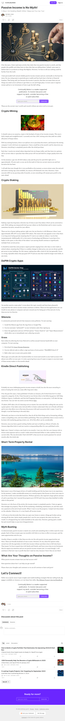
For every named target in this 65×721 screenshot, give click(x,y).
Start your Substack (28, 713)
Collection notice (44, 709)
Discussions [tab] (14, 643)
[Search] (62, 643)
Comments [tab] (5, 622)
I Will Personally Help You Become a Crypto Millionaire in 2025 (23, 660)
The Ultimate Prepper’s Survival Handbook (49, 580)
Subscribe (53, 2)
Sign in (60, 3)
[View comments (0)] (9, 20)
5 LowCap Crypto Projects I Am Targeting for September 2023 (23, 671)
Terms (36, 709)
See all (5, 682)
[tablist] (8, 622)
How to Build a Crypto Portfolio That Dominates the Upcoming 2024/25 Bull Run (28, 649)
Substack (24, 717)
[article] (32, 652)
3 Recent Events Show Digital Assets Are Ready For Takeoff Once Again (21, 652)
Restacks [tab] (12, 622)
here (35, 401)
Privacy (32, 709)
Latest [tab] (7, 643)
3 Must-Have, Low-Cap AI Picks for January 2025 (15, 662)
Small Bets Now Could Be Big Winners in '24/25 (15, 673)
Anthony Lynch (9, 14)
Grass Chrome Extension (21, 347)
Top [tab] (3, 643)
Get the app (40, 713)
